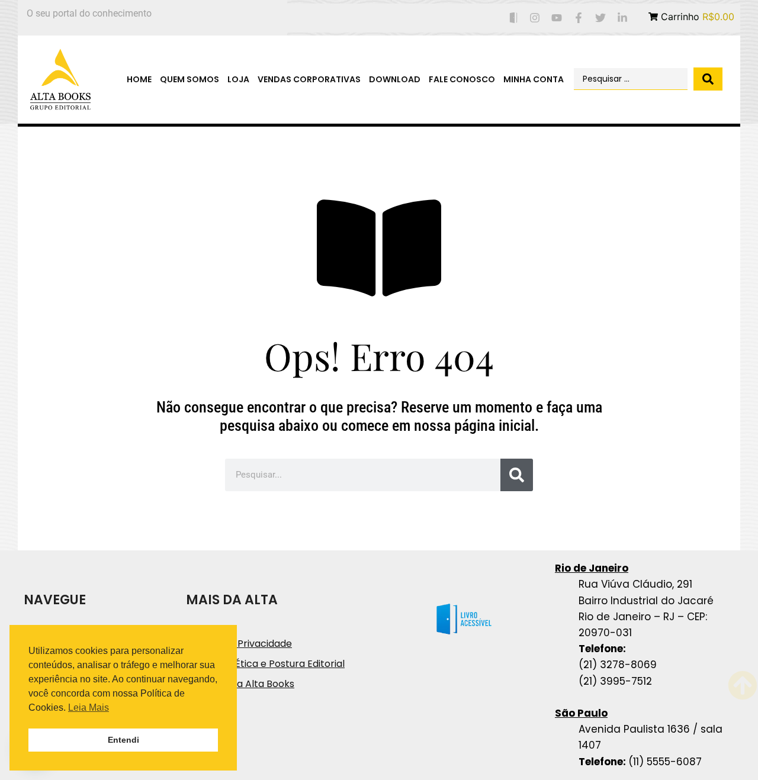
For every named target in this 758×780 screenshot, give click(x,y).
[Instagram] (535, 18)
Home (139, 79)
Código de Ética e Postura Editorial (265, 664)
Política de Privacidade (239, 643)
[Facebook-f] (578, 18)
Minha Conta (533, 79)
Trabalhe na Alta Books (240, 684)
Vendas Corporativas (309, 79)
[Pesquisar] (516, 475)
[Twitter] (600, 18)
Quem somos (189, 79)
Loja (238, 79)
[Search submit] (707, 79)
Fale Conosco (462, 79)
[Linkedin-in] (622, 18)
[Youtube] (557, 18)
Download (394, 79)
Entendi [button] (123, 739)
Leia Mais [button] (88, 707)
